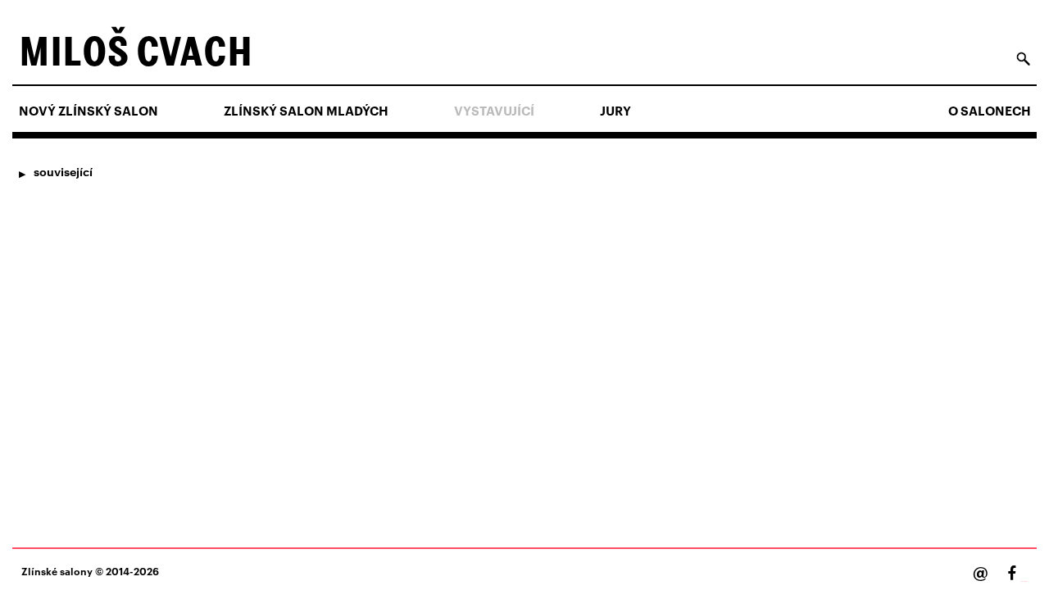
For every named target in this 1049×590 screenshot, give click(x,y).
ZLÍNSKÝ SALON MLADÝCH (306, 110)
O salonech (989, 110)
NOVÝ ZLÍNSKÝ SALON (88, 110)
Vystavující (494, 110)
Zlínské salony (57, 571)
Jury (615, 110)
